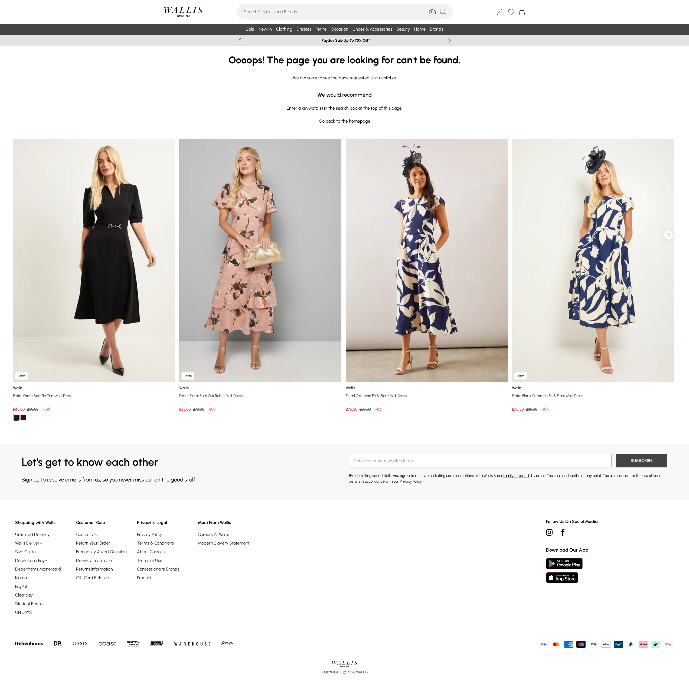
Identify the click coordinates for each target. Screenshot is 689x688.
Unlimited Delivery (32, 534)
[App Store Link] (564, 570)
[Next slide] (449, 40)
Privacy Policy (149, 534)
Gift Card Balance (92, 577)
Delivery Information (95, 560)
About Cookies (151, 551)
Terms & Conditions (155, 543)
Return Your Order (93, 543)
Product (144, 577)
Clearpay (24, 595)
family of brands (516, 475)
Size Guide (25, 551)
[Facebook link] (563, 532)
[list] (344, 283)
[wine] (23, 417)
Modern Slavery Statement (223, 543)
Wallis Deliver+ (28, 543)
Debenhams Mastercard (38, 569)
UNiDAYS (23, 612)
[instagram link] (549, 532)
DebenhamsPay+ (31, 560)
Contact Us (86, 534)
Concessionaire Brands (158, 569)
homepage (359, 121)
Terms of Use (149, 560)
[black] (16, 417)
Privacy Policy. (411, 481)
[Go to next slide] (668, 235)
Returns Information (94, 569)
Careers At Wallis (213, 534)
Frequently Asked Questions (102, 551)
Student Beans (29, 603)
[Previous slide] (239, 40)
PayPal (21, 586)
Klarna (21, 577)
